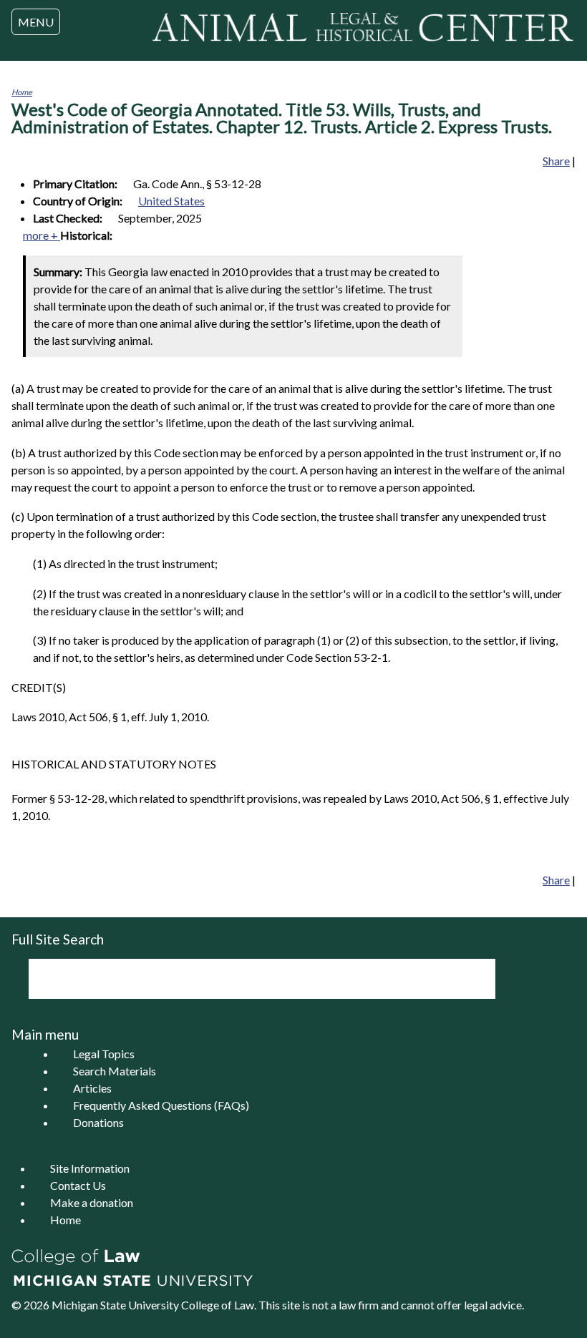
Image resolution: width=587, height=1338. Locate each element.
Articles (92, 1088)
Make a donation (91, 1202)
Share (556, 160)
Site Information (90, 1168)
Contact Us (78, 1185)
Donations (98, 1122)
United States (171, 200)
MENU (36, 22)
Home (21, 92)
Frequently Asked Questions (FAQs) (161, 1105)
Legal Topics (104, 1053)
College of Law (217, 1305)
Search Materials (114, 1071)
